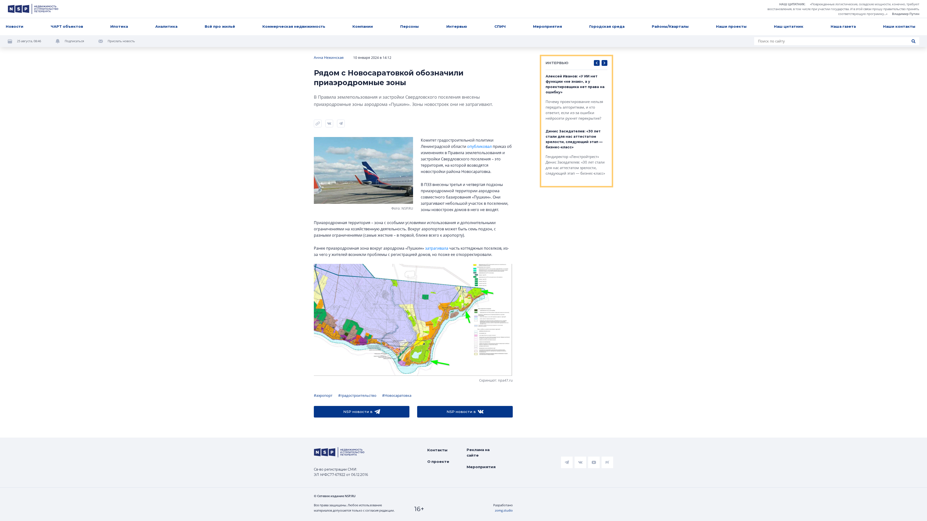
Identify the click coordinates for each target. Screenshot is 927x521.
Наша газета (843, 26)
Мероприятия (547, 26)
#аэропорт (323, 395)
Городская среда (607, 26)
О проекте (438, 461)
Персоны (409, 26)
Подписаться (74, 41)
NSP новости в (357, 411)
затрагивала (436, 248)
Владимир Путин (905, 14)
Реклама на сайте (478, 452)
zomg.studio (504, 510)
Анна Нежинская (329, 57)
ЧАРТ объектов (67, 26)
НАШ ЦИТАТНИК (792, 4)
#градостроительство (357, 395)
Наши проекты (731, 26)
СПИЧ (500, 26)
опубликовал (479, 146)
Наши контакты (899, 26)
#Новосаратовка (396, 395)
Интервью (456, 26)
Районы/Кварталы (670, 26)
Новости (14, 26)
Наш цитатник (788, 26)
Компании (362, 26)
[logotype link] (33, 9)
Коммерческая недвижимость (293, 26)
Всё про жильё (220, 26)
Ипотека (119, 26)
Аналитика (166, 26)
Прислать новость (121, 41)
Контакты (437, 450)
